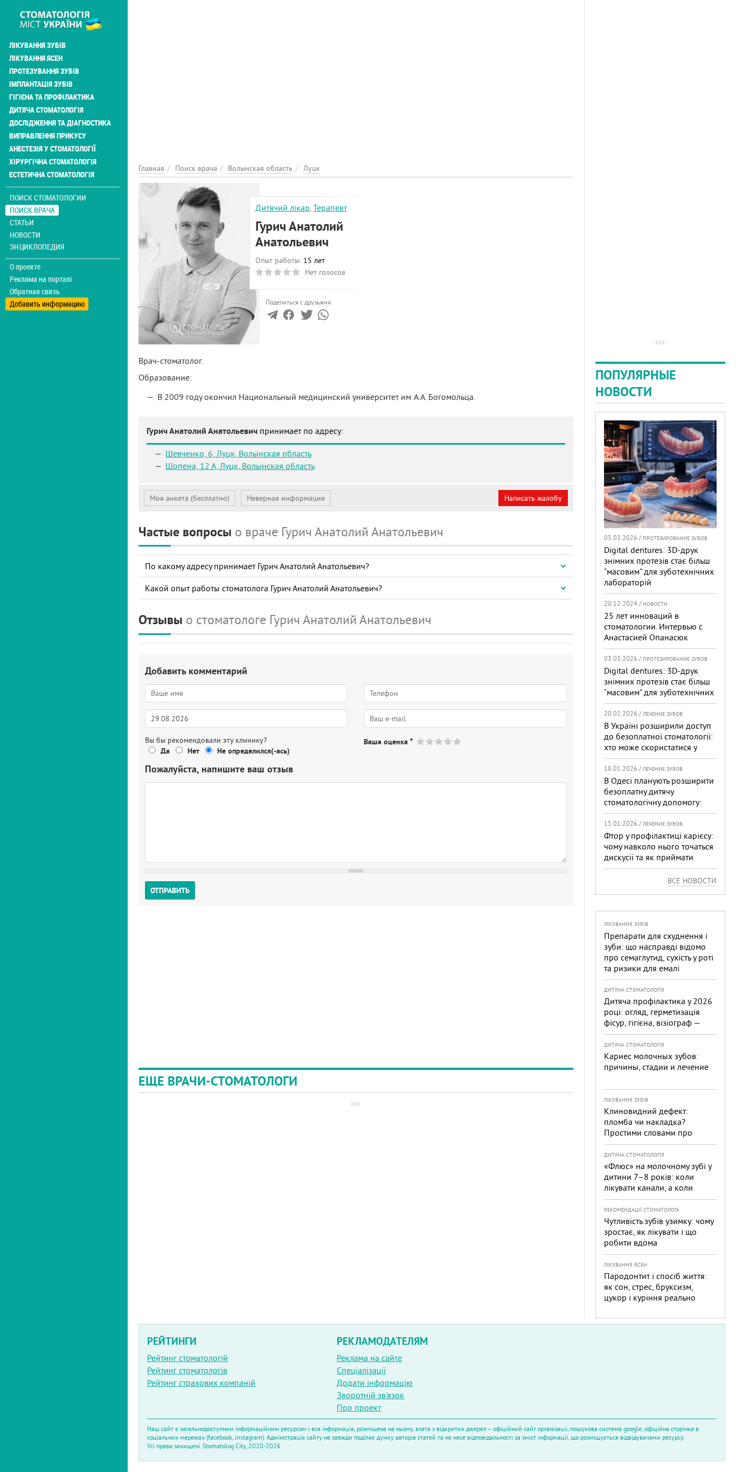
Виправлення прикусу (47, 136)
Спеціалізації (361, 1370)
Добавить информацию (47, 304)
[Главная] (66, 19)
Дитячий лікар (282, 207)
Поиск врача (32, 210)
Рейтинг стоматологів (187, 1370)
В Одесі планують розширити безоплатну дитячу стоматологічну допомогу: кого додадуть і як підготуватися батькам (659, 802)
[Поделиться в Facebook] (288, 317)
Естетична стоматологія (51, 174)
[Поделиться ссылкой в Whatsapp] (323, 317)
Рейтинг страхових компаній (201, 1382)
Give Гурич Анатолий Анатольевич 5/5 (457, 741)
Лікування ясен (36, 58)
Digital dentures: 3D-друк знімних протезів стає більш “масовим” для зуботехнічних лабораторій (659, 566)
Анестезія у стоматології (52, 148)
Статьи (22, 222)
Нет (193, 751)
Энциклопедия (37, 246)
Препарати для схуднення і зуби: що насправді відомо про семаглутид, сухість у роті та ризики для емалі (658, 951)
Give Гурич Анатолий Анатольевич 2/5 (430, 741)
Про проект (359, 1407)
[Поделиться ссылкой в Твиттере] (305, 317)
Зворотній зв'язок (370, 1395)
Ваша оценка (388, 742)
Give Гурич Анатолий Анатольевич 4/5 (448, 741)
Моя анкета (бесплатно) (190, 498)
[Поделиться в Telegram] (272, 317)
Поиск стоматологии (48, 197)
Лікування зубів (37, 45)
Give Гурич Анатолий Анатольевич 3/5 (439, 741)
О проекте (25, 267)
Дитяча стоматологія (46, 110)
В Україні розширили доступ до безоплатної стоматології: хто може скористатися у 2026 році (658, 741)
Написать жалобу (533, 498)
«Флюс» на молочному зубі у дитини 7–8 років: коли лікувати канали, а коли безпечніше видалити (657, 1182)
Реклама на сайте (369, 1357)
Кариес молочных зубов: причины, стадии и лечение (656, 1061)
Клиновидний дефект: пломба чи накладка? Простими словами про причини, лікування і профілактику (648, 1132)
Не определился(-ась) (253, 751)
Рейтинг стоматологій (187, 1357)
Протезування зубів (44, 71)
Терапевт (330, 207)
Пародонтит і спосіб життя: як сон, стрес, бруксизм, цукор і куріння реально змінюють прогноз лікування (658, 1292)
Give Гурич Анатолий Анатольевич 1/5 (421, 741)
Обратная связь (35, 291)
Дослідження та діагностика (60, 123)
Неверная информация (286, 498)
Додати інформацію (375, 1382)
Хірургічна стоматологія (52, 161)
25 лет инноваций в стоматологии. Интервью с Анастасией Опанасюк (653, 626)
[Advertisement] (355, 75)
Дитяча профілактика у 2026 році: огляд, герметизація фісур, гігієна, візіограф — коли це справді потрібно (658, 1017)
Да (165, 751)
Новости (25, 235)
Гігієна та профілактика (51, 97)
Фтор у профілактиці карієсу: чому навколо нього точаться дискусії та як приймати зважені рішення (658, 851)
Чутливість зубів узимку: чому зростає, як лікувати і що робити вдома (658, 1231)
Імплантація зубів (41, 84)
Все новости (692, 881)
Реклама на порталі (41, 279)
